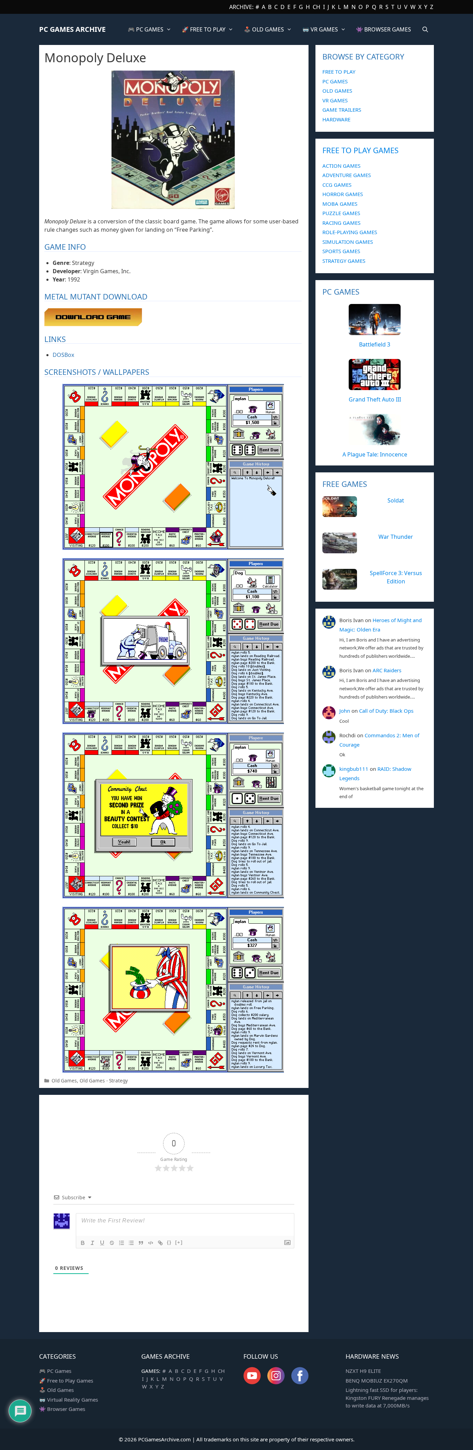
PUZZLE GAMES (341, 213)
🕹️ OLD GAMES (264, 29)
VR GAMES (335, 100)
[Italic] (92, 1243)
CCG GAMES (336, 184)
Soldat (395, 500)
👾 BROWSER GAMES (383, 29)
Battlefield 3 (374, 344)
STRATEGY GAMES (343, 260)
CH (316, 7)
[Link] (160, 1243)
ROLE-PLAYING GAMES (349, 232)
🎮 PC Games (55, 1370)
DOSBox (63, 355)
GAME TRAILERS (341, 109)
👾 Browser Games (62, 1408)
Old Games (64, 1080)
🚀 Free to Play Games (66, 1380)
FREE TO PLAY (338, 71)
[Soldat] (339, 513)
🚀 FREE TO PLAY (203, 29)
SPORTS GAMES (341, 251)
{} (169, 1242)
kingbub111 (353, 768)
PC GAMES (335, 81)
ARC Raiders (387, 670)
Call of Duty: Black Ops (386, 710)
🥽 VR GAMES (320, 29)
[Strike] (112, 1243)
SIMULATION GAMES (347, 241)
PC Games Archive (72, 29)
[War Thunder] (339, 549)
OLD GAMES (337, 90)
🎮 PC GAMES (145, 29)
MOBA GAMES (339, 203)
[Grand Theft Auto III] (375, 386)
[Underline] (102, 1243)
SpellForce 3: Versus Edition (396, 577)
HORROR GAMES (342, 194)
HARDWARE (336, 119)
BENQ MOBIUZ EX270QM (377, 1380)
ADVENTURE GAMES (346, 175)
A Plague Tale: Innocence (374, 454)
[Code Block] (150, 1243)
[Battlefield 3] (375, 331)
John (344, 710)
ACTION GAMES (341, 165)
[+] (179, 1242)
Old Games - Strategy (104, 1080)
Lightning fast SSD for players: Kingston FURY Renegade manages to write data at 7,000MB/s (387, 1397)
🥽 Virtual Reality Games (68, 1399)
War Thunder (395, 537)
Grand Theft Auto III (375, 399)
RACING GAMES (341, 222)
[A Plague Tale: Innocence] (375, 441)
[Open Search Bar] (425, 29)
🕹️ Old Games (56, 1389)
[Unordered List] (131, 1243)
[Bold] (83, 1243)
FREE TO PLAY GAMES (360, 150)
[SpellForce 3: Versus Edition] (339, 585)
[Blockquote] (141, 1243)
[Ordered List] (121, 1243)
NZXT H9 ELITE (363, 1370)
